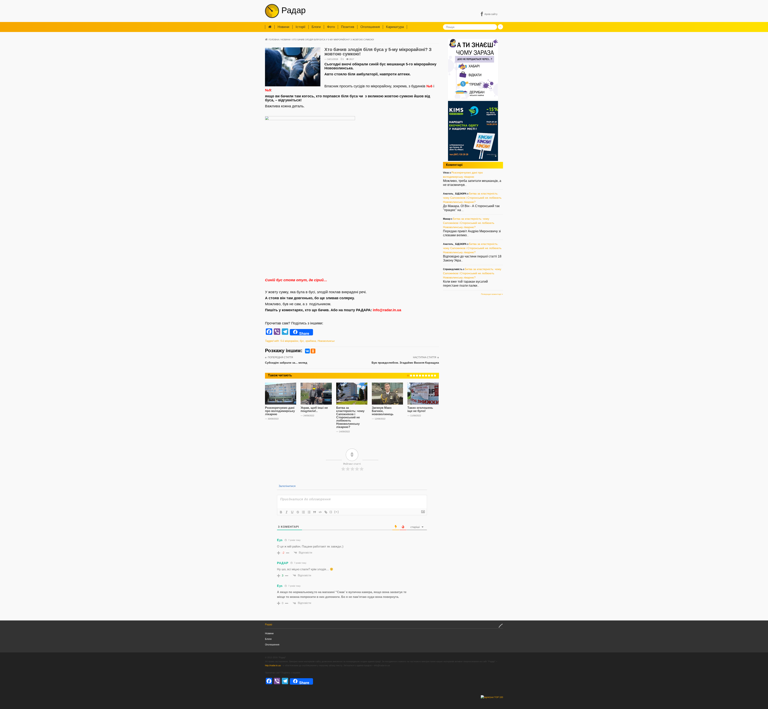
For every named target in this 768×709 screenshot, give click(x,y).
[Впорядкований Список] (303, 512)
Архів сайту (490, 14)
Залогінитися (287, 486)
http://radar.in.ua (273, 665)
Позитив (347, 27)
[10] (435, 376)
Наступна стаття (424, 357)
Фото (331, 27)
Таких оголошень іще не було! (420, 409)
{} (331, 511)
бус (302, 340)
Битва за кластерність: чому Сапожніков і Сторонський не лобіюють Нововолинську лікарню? (350, 417)
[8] (429, 376)
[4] (417, 376)
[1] (408, 376)
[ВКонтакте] (307, 351)
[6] (423, 376)
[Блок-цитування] (314, 512)
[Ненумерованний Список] (309, 512)
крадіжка (311, 340)
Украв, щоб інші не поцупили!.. (314, 409)
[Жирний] (281, 512)
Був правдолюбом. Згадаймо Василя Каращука (405, 362)
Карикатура (395, 27)
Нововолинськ (326, 340)
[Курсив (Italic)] (286, 512)
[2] (411, 376)
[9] (432, 376)
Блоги (316, 27)
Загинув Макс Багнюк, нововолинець (382, 411)
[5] (420, 376)
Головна (274, 39)
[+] (336, 511)
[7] (426, 376)
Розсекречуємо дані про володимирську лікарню (280, 411)
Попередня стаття (280, 357)
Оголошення (370, 27)
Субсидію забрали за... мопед (286, 362)
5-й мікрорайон (289, 340)
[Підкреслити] (292, 512)
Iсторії (300, 27)
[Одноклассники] (313, 351)
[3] (414, 376)
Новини (283, 27)
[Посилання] (326, 512)
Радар (292, 10)
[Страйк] (298, 512)
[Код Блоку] (320, 512)
